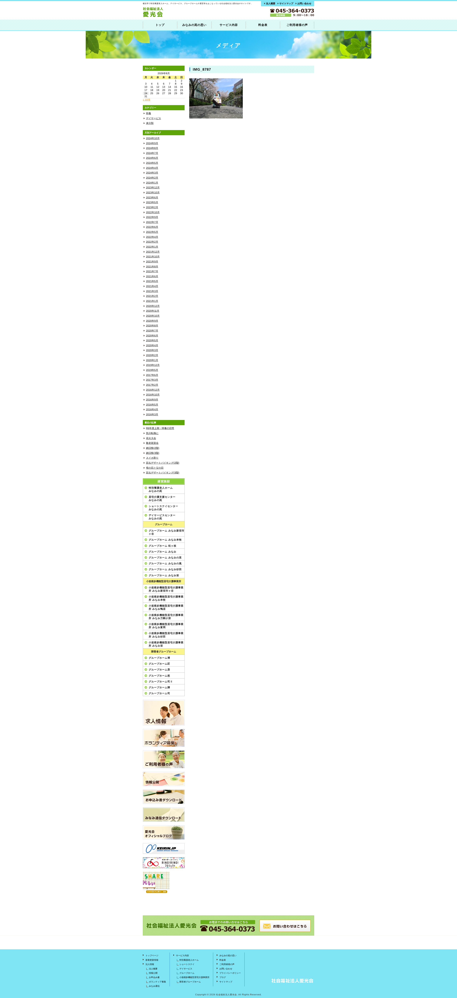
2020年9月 (152, 321)
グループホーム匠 (159, 663)
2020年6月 (152, 335)
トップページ (151, 955)
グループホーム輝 (159, 687)
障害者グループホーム (163, 651)
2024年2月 (152, 177)
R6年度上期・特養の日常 (160, 428)
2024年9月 (152, 143)
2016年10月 (153, 394)
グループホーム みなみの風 (165, 563)
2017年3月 (152, 380)
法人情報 (149, 964)
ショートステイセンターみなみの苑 (163, 508)
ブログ (222, 977)
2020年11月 (152, 311)
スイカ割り (152, 458)
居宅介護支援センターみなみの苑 (162, 498)
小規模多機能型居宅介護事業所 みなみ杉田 (166, 635)
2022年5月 (152, 232)
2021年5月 (152, 281)
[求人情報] (164, 712)
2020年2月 (152, 355)
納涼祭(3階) (152, 453)
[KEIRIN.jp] (164, 848)
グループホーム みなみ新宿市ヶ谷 (166, 532)
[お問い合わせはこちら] (285, 931)
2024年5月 (152, 163)
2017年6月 (152, 375)
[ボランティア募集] (164, 738)
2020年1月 (152, 360)
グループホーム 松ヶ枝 (162, 545)
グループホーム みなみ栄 (164, 575)
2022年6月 (152, 227)
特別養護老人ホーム (189, 960)
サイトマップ (286, 3)
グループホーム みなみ (162, 551)
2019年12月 (153, 365)
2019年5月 (152, 370)
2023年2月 (152, 207)
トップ (160, 24)
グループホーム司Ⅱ (161, 681)
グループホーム (163, 524)
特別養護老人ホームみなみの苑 (161, 489)
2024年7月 (152, 153)
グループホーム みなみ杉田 (165, 569)
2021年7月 (152, 271)
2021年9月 (152, 261)
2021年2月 (152, 296)
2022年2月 (152, 241)
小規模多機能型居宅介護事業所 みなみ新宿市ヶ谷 (166, 589)
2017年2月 (152, 385)
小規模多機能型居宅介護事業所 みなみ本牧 (166, 598)
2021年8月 (152, 266)
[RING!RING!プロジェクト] (164, 862)
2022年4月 (152, 237)
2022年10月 (153, 212)
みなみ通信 (154, 986)
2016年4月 (152, 409)
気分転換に (152, 433)
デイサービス (153, 118)
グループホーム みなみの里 (165, 557)
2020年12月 (153, 306)
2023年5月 (152, 202)
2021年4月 (152, 286)
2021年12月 (153, 251)
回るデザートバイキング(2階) (162, 463)
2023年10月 (153, 192)
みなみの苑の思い (194, 24)
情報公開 (153, 973)
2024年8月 (152, 148)
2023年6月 (152, 197)
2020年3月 (152, 350)
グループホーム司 (159, 693)
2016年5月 (152, 404)
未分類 (150, 123)
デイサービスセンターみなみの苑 (162, 517)
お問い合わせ (304, 3)
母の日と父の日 (155, 468)
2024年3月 (152, 172)
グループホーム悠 (159, 675)
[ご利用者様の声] (164, 759)
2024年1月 (152, 182)
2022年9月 (152, 217)
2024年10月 (153, 138)
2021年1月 (152, 301)
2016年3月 (152, 414)
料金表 (262, 24)
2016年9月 (152, 399)
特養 (148, 113)
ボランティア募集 (157, 982)
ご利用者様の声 (297, 24)
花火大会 (151, 438)
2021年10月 (153, 256)
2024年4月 (152, 168)
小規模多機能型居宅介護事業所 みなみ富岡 (166, 626)
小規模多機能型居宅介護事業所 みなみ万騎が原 (166, 617)
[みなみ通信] (164, 814)
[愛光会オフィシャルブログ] (164, 832)
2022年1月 (152, 246)
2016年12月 (153, 390)
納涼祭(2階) (152, 448)
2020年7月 (152, 330)
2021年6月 (152, 276)
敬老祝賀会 (152, 443)
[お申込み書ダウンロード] (164, 797)
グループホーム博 (159, 657)
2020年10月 (153, 316)
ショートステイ (186, 964)
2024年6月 (152, 158)
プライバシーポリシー (230, 973)
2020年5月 (152, 340)
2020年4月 (152, 345)
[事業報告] (164, 779)
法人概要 (270, 3)
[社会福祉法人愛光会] (168, 16)
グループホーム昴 (159, 669)
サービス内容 (229, 24)
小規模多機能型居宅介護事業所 (163, 581)
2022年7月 (152, 222)
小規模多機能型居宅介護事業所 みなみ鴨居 (166, 607)
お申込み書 (154, 977)
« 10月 (146, 99)
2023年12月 (153, 187)
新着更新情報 (151, 960)
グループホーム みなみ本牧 (165, 539)
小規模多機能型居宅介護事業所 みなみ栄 (166, 644)
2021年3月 (152, 291)
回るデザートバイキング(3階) (162, 472)
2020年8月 (152, 325)
